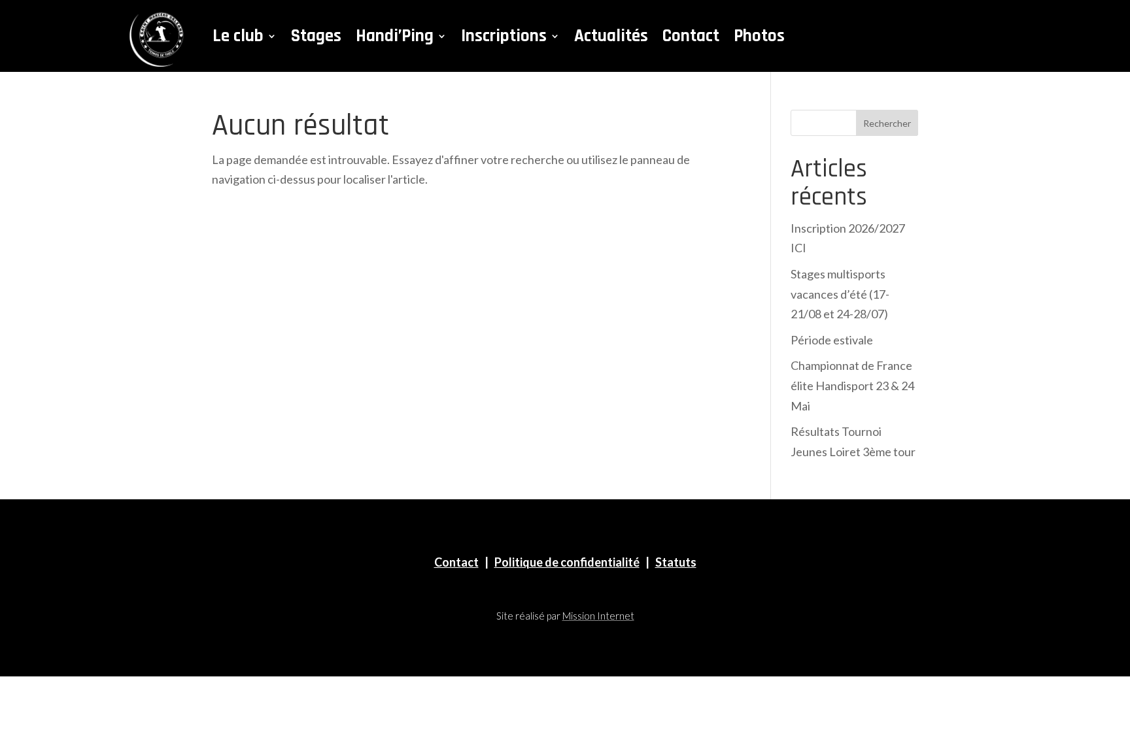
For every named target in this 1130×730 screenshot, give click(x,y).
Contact (690, 36)
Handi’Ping (395, 36)
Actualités (611, 36)
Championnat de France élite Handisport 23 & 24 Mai (852, 385)
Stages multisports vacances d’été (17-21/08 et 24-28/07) (840, 294)
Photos (759, 36)
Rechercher (887, 123)
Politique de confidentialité (567, 562)
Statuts (675, 562)
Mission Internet (598, 616)
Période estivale (832, 340)
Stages (316, 36)
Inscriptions (504, 36)
